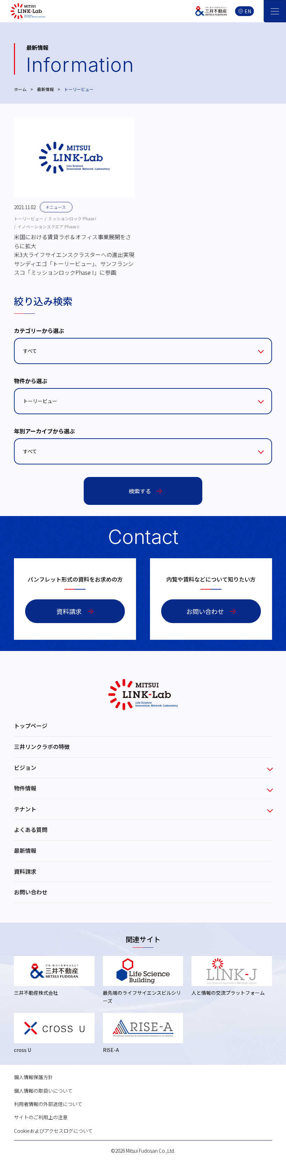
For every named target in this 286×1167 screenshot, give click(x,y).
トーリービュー (28, 218)
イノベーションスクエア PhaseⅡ (48, 226)
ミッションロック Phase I (72, 218)
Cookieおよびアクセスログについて (53, 1130)
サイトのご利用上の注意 (41, 1117)
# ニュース (56, 207)
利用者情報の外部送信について (48, 1103)
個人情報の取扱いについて (43, 1090)
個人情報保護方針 (33, 1077)
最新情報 (45, 89)
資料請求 (69, 611)
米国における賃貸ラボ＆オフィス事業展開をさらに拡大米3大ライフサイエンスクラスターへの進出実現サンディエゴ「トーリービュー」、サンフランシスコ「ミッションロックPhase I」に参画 (74, 254)
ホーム (20, 89)
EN (247, 11)
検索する (140, 491)
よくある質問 (30, 829)
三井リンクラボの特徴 (42, 746)
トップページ (30, 725)
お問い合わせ (205, 611)
